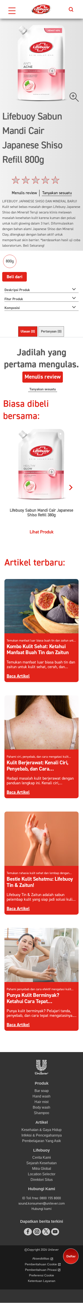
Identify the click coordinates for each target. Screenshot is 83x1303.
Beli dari (14, 277)
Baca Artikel (18, 676)
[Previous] (12, 484)
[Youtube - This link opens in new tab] (55, 1231)
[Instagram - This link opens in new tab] (37, 1231)
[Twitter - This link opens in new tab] (46, 1231)
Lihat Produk (42, 532)
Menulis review (43, 376)
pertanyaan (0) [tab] (51, 331)
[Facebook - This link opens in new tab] (28, 1231)
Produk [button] (41, 1083)
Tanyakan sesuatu (42, 389)
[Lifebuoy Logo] (42, 9)
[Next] (71, 484)
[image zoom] (74, 97)
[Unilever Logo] (41, 1073)
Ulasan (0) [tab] (28, 331)
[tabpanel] (41, 367)
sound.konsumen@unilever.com (41, 1203)
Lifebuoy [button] (41, 1150)
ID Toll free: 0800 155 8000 (41, 1198)
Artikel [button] (41, 1122)
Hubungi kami (41, 1209)
